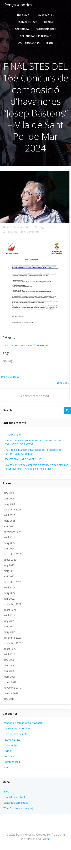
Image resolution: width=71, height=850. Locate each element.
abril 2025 (9, 526)
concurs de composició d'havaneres (25, 345)
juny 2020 (9, 659)
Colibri (46, 839)
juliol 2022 (9, 587)
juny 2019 (9, 698)
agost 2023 (10, 559)
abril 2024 (9, 548)
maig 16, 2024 (46, 227)
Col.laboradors (28, 43)
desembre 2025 (12, 509)
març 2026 (10, 504)
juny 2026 (9, 492)
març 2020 (10, 676)
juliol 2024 (9, 537)
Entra (6, 791)
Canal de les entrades (15, 797)
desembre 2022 (12, 582)
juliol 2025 (9, 515)
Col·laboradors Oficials (35, 36)
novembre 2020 (12, 643)
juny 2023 (9, 565)
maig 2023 (9, 570)
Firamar (49, 22)
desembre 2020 (12, 637)
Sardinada (22, 29)
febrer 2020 (10, 682)
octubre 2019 (11, 693)
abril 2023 (9, 576)
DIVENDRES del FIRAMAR (18, 728)
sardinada (9, 756)
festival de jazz (12, 739)
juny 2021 (9, 621)
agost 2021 (10, 609)
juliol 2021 (9, 615)
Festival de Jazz (27, 22)
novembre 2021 (12, 604)
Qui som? (23, 14)
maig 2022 (9, 593)
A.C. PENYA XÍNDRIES (18, 227)
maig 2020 (9, 665)
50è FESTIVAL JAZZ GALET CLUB (22, 459)
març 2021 (10, 632)
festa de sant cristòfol (16, 734)
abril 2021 (9, 626)
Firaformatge (45, 14)
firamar (8, 750)
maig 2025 (9, 520)
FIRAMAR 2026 (12, 434)
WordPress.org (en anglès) (18, 808)
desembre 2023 (12, 554)
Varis (6, 767)
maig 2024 (9, 543)
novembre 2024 (12, 531)
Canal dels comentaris (15, 802)
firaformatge (11, 745)
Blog (49, 43)
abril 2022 (9, 598)
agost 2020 (10, 648)
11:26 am (11, 231)
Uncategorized (12, 761)
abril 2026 (9, 498)
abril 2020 (9, 671)
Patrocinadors (46, 29)
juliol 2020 (9, 654)
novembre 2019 (12, 687)
